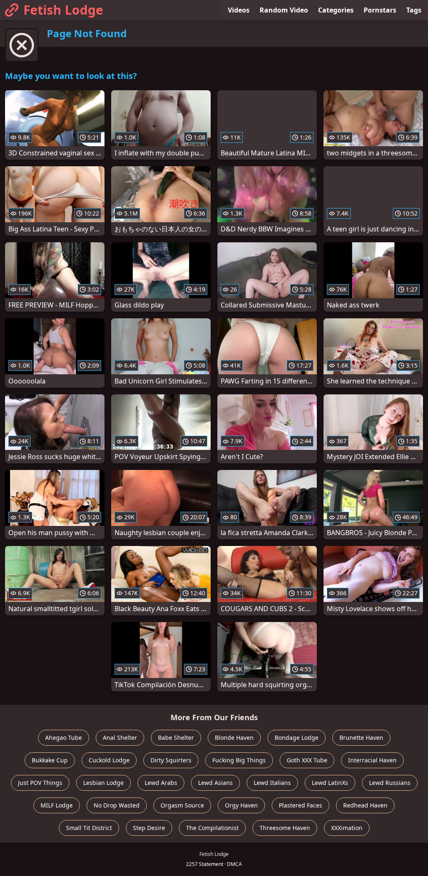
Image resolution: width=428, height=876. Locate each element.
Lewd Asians (215, 783)
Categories (336, 10)
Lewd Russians (389, 783)
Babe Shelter (176, 737)
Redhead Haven (365, 805)
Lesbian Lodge (103, 783)
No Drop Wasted (117, 805)
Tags (413, 10)
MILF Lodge (57, 805)
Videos (239, 10)
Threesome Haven (285, 828)
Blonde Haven (234, 737)
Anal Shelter (120, 737)
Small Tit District (89, 828)
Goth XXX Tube (307, 760)
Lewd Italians (272, 783)
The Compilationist (212, 828)
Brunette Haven (361, 737)
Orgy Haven (241, 805)
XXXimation (346, 828)
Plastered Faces (300, 805)
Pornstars (380, 10)
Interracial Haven (372, 760)
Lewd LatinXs (330, 783)
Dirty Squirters (170, 760)
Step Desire (149, 828)
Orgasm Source (182, 805)
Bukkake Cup (50, 760)
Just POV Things (40, 783)
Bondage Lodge (296, 737)
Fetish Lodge (63, 9)
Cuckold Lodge (109, 760)
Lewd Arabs (161, 783)
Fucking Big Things (239, 760)
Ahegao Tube (63, 737)
